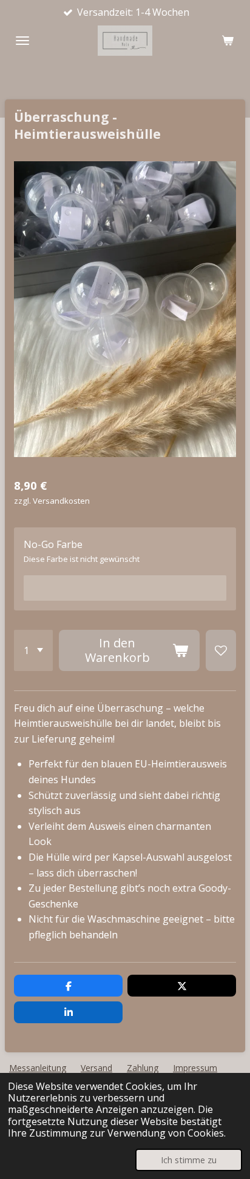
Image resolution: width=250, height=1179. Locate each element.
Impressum (195, 1068)
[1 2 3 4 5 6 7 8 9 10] (33, 650)
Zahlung (142, 1068)
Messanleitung (37, 1068)
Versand (96, 1068)
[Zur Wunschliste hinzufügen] (221, 650)
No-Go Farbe (53, 544)
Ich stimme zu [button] (189, 1160)
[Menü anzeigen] (22, 40)
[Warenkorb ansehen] (227, 40)
